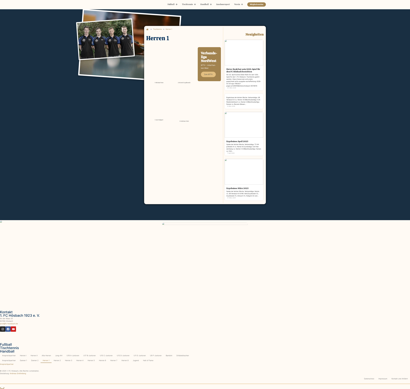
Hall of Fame (148, 360)
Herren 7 (113, 360)
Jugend (136, 360)
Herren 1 (46, 360)
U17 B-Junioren (89, 355)
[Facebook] (8, 329)
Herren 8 (125, 360)
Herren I (23, 355)
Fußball (171, 4)
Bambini (169, 355)
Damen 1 (23, 360)
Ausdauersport (223, 4)
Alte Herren (46, 355)
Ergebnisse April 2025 (237, 141)
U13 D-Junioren (123, 355)
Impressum (383, 379)
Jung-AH (58, 355)
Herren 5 (91, 360)
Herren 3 (68, 360)
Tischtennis (187, 4)
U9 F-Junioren (156, 355)
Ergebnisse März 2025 (237, 188)
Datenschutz (369, 379)
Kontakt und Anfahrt (400, 379)
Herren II (34, 355)
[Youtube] (13, 329)
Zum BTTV (208, 74)
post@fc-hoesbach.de (9, 324)
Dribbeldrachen (182, 355)
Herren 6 (102, 360)
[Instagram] (2, 329)
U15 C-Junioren (106, 355)
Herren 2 (57, 360)
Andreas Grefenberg (18, 373)
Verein (237, 4)
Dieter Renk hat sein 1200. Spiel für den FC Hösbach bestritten (243, 70)
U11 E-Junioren (140, 355)
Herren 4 (79, 360)
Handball (204, 4)
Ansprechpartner (9, 355)
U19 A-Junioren (73, 355)
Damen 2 (34, 360)
